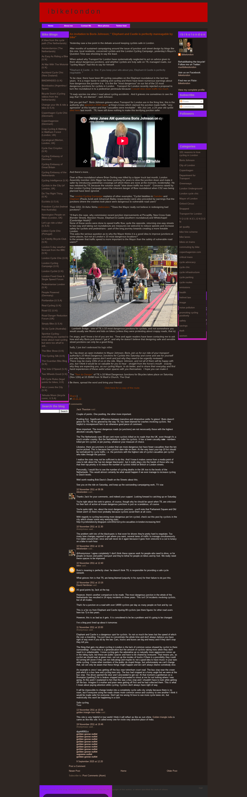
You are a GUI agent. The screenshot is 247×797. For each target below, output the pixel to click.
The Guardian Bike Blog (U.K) (54, 362)
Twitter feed (121, 26)
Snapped (184, 208)
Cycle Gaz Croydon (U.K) (52, 149)
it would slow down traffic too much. (150, 88)
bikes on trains (187, 242)
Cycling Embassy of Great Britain (52, 166)
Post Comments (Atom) (94, 775)
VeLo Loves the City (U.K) (52, 389)
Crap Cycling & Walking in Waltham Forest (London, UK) (54, 132)
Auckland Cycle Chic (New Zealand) (52, 74)
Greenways (185, 183)
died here (75, 110)
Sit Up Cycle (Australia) (54, 328)
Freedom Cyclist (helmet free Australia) (55, 208)
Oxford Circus (186, 203)
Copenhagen (186, 170)
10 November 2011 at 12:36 (89, 546)
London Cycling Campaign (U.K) (50, 264)
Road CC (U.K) (50, 310)
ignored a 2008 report (96, 105)
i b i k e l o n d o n (74, 11)
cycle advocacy (187, 262)
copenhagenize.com (190, 252)
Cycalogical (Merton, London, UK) (53, 141)
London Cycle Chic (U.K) (55, 258)
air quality (184, 226)
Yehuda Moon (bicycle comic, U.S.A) (53, 397)
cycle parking (186, 277)
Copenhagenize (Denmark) (50, 122)
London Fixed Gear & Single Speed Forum (53, 278)
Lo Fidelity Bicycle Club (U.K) (54, 240)
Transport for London (190, 213)
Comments (188, 106)
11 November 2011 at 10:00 (89, 627)
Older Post (172, 771)
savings (183, 325)
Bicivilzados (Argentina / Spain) (54, 87)
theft (181, 330)
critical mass (186, 257)
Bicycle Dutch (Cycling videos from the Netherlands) (53, 96)
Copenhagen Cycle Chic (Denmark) (54, 114)
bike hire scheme (188, 231)
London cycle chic (188, 193)
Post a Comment (77, 766)
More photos (103, 26)
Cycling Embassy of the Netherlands (54, 174)
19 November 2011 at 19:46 (89, 724)
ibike (78, 565)
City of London (187, 165)
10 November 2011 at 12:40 (89, 563)
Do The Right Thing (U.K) (52, 195)
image (182, 302)
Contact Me (86, 26)
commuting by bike (189, 247)
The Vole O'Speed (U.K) (54, 369)
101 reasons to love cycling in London (189, 154)
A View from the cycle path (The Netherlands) (54, 42)
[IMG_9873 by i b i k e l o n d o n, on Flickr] (123, 325)
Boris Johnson (187, 160)
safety (182, 320)
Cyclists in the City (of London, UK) (53, 187)
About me (68, 26)
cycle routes (185, 282)
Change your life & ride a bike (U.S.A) (55, 106)
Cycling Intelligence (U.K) (55, 180)
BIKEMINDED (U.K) (52, 80)
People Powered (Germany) (50, 294)
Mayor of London (188, 198)
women (183, 335)
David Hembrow (84, 585)
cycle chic (184, 267)
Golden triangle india (162, 717)
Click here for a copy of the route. (122, 387)
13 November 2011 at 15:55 (89, 710)
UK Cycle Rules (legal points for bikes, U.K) (53, 380)
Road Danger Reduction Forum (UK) (54, 317)
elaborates (103, 207)
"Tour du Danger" (83, 374)
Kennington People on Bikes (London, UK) (53, 216)
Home (50, 26)
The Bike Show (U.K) (53, 350)
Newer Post (74, 771)
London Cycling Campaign (89, 196)
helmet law (185, 297)
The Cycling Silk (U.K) (53, 356)
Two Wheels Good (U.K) (54, 374)
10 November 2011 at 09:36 (89, 489)
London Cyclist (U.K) (53, 271)
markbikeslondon (187, 67)
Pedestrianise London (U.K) (53, 286)
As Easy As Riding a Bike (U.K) (55, 58)
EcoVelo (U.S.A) (50, 201)
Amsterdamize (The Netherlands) (52, 50)
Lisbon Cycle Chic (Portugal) (51, 232)
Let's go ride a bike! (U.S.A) (52, 224)
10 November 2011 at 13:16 (89, 582)
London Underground (190, 188)
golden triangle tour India (88, 712)
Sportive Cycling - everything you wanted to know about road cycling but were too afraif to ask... (55, 339)
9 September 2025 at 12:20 (89, 761)
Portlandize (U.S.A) (52, 300)
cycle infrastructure (189, 272)
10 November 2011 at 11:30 (89, 526)
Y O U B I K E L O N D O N (192, 220)
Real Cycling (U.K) (51, 305)
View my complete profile (191, 89)
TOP (201, 788)
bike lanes (184, 237)
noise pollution (187, 307)
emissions (184, 287)
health (182, 292)
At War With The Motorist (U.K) (55, 66)
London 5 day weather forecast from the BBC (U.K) (54, 250)
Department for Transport (187, 177)
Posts (185, 101)
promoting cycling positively (188, 314)
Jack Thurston (83, 409)
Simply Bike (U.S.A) (52, 323)
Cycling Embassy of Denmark (52, 158)
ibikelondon (187, 54)
